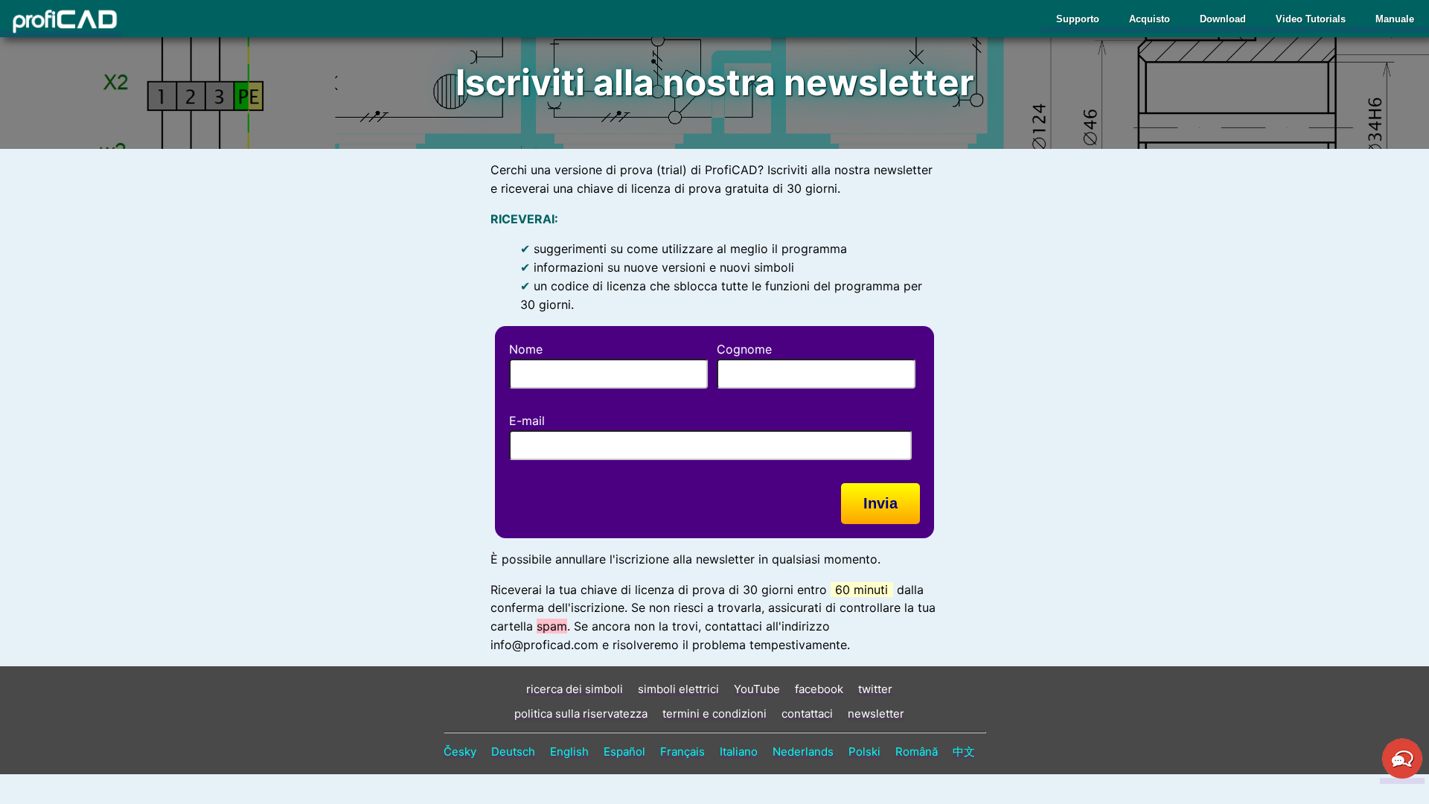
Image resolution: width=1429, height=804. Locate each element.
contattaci (807, 713)
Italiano (739, 751)
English (569, 751)
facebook (819, 689)
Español (624, 751)
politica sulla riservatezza (581, 713)
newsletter (876, 713)
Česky (460, 751)
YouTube (757, 689)
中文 (964, 751)
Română (916, 751)
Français (682, 751)
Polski (864, 751)
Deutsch (513, 751)
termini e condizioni (714, 713)
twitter (875, 689)
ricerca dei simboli (574, 689)
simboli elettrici (678, 689)
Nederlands (803, 751)
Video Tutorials (1311, 19)
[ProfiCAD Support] (1402, 776)
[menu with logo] (60, 21)
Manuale (1394, 19)
